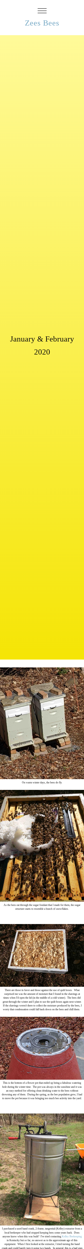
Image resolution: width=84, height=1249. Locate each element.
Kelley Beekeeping (72, 1236)
